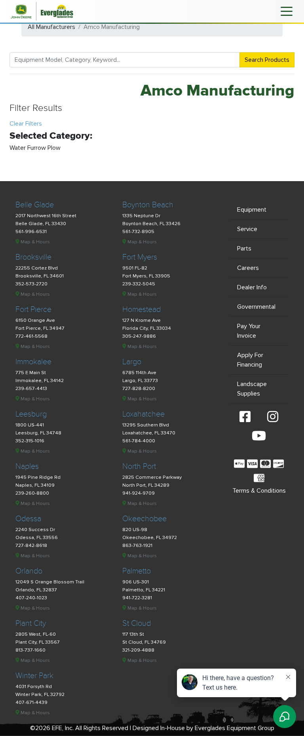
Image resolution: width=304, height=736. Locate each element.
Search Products (267, 60)
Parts (244, 248)
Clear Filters (26, 124)
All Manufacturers (51, 27)
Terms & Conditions (259, 491)
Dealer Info (252, 287)
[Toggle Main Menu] (287, 11)
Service (247, 229)
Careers (248, 268)
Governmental (256, 307)
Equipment (251, 210)
